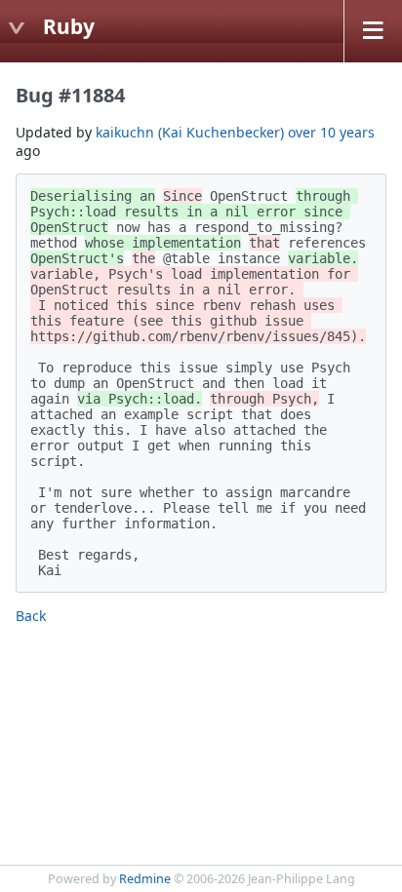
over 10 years (331, 132)
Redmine (145, 879)
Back (31, 615)
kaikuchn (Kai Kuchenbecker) (190, 132)
